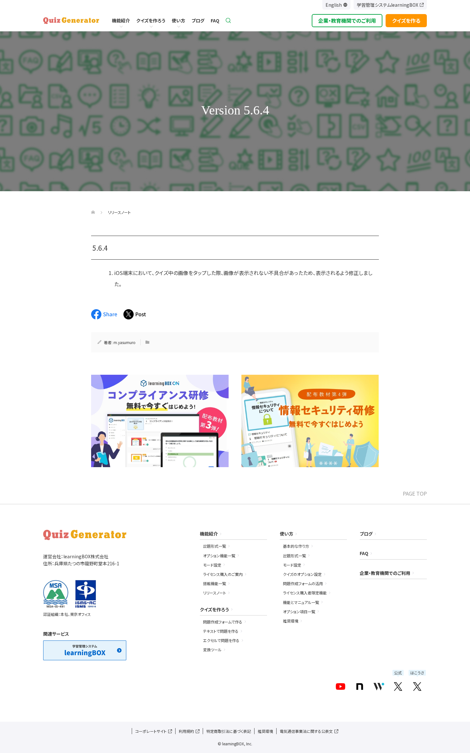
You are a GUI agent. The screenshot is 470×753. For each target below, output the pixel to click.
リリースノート (214, 592)
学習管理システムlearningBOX (387, 5)
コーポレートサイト (151, 731)
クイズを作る (406, 20)
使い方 (178, 20)
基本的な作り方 (296, 546)
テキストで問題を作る (221, 631)
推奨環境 (290, 621)
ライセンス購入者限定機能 (305, 592)
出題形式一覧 (214, 546)
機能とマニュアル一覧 (301, 602)
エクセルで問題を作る (221, 640)
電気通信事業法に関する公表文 (306, 731)
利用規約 (186, 731)
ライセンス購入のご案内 (223, 574)
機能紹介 (121, 20)
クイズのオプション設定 (302, 574)
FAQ (215, 20)
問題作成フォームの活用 (303, 583)
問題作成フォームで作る (222, 621)
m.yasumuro (125, 342)
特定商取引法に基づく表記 (228, 731)
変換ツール (212, 649)
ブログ (198, 20)
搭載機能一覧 (214, 583)
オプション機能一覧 (219, 555)
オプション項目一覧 (299, 611)
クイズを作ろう (150, 20)
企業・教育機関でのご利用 (347, 20)
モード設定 (212, 565)
